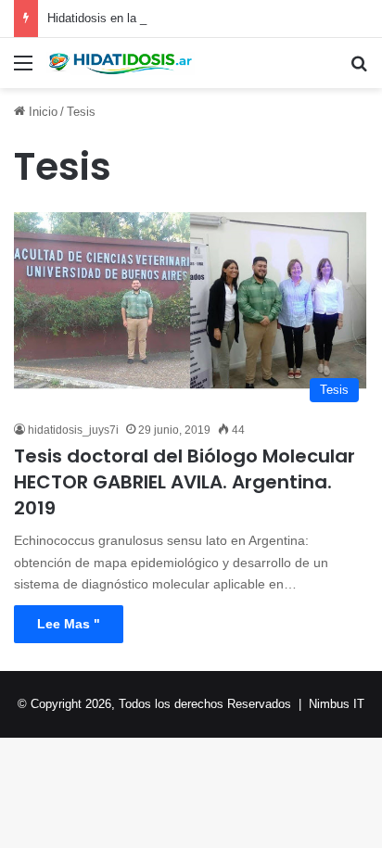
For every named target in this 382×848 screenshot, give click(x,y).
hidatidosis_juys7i (73, 430)
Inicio (41, 112)
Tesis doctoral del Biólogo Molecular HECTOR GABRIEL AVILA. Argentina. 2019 (184, 482)
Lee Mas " (68, 623)
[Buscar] (359, 70)
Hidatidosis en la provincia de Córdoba (150, 18)
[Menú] (23, 70)
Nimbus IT (336, 704)
